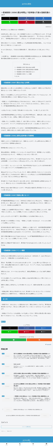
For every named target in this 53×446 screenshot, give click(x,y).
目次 (24, 64)
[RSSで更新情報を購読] (39, 339)
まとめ (17, 76)
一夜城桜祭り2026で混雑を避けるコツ (25, 71)
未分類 (4, 321)
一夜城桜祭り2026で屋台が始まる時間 (25, 67)
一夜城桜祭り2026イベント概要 (24, 74)
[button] (43, 22)
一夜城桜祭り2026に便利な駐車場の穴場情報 (27, 69)
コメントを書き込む (26, 426)
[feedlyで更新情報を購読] (13, 339)
